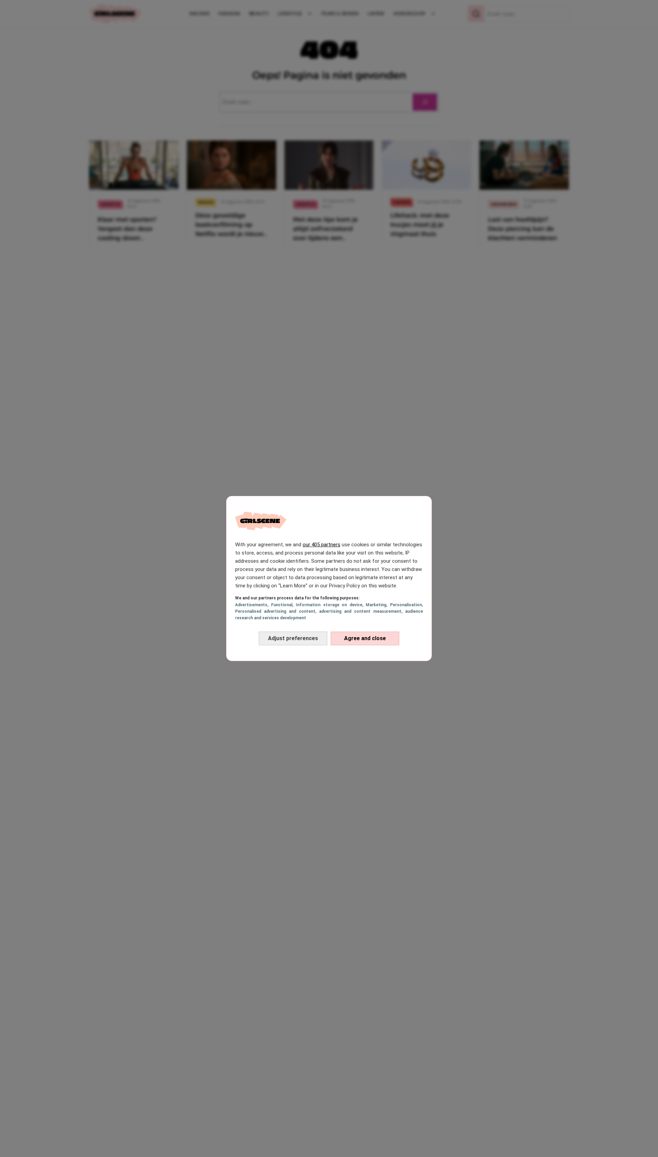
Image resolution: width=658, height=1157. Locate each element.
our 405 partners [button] (321, 545)
